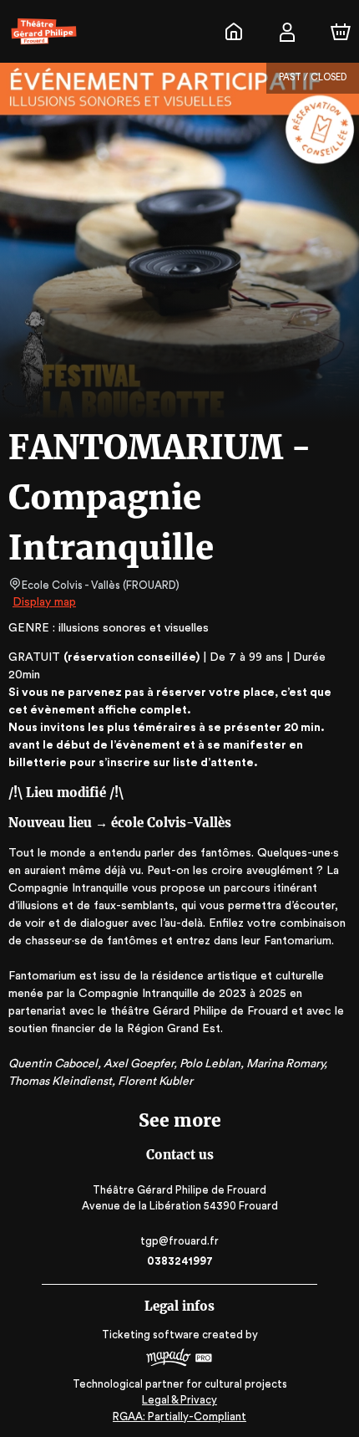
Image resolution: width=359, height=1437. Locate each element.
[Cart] (341, 32)
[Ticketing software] (179, 1359)
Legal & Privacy (179, 1399)
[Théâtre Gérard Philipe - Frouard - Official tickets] (234, 32)
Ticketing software (151, 1334)
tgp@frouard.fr (179, 1240)
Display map (44, 602)
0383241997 (180, 1260)
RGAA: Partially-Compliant (179, 1416)
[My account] (287, 32)
